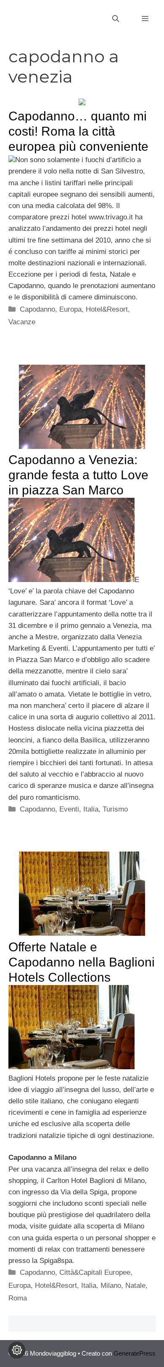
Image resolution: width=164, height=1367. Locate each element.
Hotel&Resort (107, 309)
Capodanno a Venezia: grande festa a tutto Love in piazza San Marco (78, 475)
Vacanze (21, 322)
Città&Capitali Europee (94, 1272)
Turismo (115, 809)
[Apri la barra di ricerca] (115, 18)
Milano (111, 1286)
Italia (90, 809)
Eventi (69, 809)
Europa (70, 309)
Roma (17, 1298)
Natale (135, 1286)
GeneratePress (135, 1353)
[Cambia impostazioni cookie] (16, 1350)
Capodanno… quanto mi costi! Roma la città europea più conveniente (78, 131)
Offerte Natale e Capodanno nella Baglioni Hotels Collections (81, 962)
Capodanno (37, 309)
